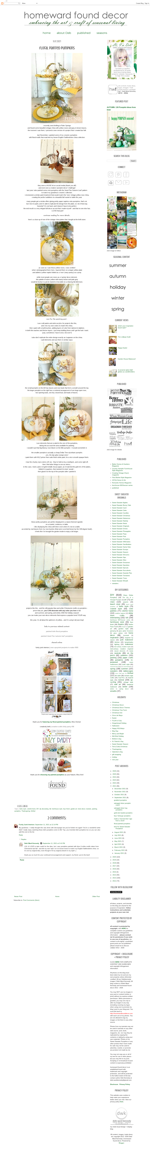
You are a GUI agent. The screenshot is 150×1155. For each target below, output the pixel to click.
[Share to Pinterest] (26, 806)
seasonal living (127, 666)
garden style (123, 629)
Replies (23, 839)
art (125, 600)
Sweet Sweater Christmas (121, 515)
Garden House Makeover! (127, 359)
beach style (115, 604)
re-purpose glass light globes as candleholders (126, 371)
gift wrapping (116, 754)
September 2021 (120, 797)
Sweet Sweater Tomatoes (121, 575)
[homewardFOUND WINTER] (118, 303)
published (83, 33)
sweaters (115, 583)
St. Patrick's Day (117, 741)
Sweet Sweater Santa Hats (121, 547)
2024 (115, 777)
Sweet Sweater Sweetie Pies (122, 573)
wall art (117, 684)
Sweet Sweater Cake (119, 510)
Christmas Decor (118, 705)
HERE (124, 928)
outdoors (124, 655)
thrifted (33, 811)
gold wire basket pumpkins (123, 813)
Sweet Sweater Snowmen (121, 562)
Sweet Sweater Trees (119, 578)
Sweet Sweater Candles (120, 513)
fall (50, 809)
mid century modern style (122, 647)
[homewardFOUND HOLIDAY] (118, 292)
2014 (115, 875)
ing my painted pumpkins (54, 775)
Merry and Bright (118, 734)
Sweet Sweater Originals (120, 526)
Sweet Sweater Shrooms (120, 555)
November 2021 (120, 791)
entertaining (115, 618)
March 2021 (118, 847)
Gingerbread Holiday (119, 723)
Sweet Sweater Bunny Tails (121, 505)
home (47, 33)
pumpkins (17, 811)
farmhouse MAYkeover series (122, 485)
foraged (124, 626)
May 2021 (118, 841)
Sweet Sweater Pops (119, 534)
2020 (115, 857)
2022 (115, 783)
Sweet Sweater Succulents (121, 570)
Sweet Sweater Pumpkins (121, 539)
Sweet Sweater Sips (119, 557)
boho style (23, 809)
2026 (115, 771)
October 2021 (119, 794)
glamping (113, 631)
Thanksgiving (26, 811)
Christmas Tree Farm (119, 710)
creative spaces (120, 613)
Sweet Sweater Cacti (119, 508)
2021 (115, 786)
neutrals (88, 809)
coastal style (116, 609)
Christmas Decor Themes (121, 707)
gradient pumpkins (120, 800)
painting (94, 809)
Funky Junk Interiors (26, 824)
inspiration (114, 638)
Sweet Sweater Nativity (120, 521)
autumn (125, 602)
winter (124, 687)
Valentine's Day (117, 752)
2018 (115, 863)
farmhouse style (57, 809)
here (121, 1102)
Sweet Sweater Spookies (120, 565)
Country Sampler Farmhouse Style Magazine (122, 469)
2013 (115, 878)
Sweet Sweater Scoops (120, 549)
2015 (115, 872)
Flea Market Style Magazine (122, 477)
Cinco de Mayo (117, 715)
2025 (115, 774)
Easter (114, 718)
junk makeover (126, 640)
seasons (102, 33)
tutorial (121, 680)
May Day (115, 731)
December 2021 (120, 789)
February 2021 (119, 850)
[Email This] (18, 806)
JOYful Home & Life (119, 480)
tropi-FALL (121, 678)
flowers (121, 624)
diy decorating (44, 809)
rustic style (126, 664)
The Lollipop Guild (124, 337)
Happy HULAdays (118, 728)
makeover (129, 644)
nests (131, 651)
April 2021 (118, 844)
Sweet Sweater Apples (120, 502)
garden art (74, 809)
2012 (115, 881)
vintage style (128, 682)
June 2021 (118, 838)
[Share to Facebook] (24, 806)
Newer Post (18, 896)
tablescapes (128, 671)
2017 (115, 866)
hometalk (126, 635)
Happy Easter (122, 348)
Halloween (115, 726)
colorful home (31, 809)
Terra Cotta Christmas (119, 746)
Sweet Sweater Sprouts (120, 568)
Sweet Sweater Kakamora (121, 518)
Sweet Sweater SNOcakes (121, 542)
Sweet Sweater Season (120, 552)
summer (124, 669)
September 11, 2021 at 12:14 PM (46, 824)
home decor (81, 809)
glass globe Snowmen (126, 631)
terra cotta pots (119, 673)
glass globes (118, 633)
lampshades (129, 642)
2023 (115, 780)
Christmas (115, 702)
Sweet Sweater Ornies (120, 529)
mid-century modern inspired (121, 649)
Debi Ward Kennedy (32, 843)
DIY (37, 809)
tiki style (117, 675)
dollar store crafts (121, 614)
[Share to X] (22, 806)
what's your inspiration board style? (125, 327)
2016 (115, 869)
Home (57, 896)
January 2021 (119, 853)
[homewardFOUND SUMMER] (118, 270)
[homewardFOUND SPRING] (118, 314)
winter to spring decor (119, 689)
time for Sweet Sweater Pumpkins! (122, 827)
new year (115, 759)
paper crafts (128, 658)
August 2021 (119, 832)
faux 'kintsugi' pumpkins (122, 816)
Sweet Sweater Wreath (120, 581)
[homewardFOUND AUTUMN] (118, 281)
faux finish (66, 809)
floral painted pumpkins (122, 823)
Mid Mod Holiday (118, 736)
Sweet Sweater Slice (119, 560)
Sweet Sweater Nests (119, 523)
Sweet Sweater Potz (119, 536)
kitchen (117, 642)
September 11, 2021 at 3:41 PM (54, 843)
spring (112, 669)
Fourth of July (117, 720)
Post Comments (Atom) (31, 900)
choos (42, 775)
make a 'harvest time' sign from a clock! (123, 819)
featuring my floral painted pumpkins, (56, 722)
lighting (116, 644)
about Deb (64, 33)
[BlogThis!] (20, 806)
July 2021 (118, 835)
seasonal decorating (115, 666)
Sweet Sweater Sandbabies (121, 544)
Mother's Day (116, 739)
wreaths (113, 691)
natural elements (120, 651)
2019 (115, 860)
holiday (114, 757)
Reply (21, 835)
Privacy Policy (124, 1084)
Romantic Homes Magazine (121, 483)
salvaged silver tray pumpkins (120, 809)
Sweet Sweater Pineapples (121, 531)
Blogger (121, 1143)
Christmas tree (117, 713)
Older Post (96, 896)
